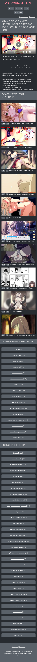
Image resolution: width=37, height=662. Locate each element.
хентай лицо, (6, 75)
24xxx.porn (15, 647)
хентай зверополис (17, 565)
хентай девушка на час (17, 494)
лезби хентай (17, 623)
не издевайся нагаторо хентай (17, 506)
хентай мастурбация (17, 432)
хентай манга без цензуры (19, 75)
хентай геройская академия (17, 541)
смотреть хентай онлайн (17, 529)
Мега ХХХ (17, 635)
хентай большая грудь (17, 535)
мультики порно (17, 373)
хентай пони (17, 618)
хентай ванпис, (14, 73)
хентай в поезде (17, 390)
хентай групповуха (17, 570)
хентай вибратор (17, 402)
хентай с (17, 576)
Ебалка (17, 349)
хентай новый (17, 606)
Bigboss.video (23, 17)
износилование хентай (17, 470)
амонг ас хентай (17, 355)
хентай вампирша (17, 547)
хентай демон (17, 512)
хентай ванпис (17, 396)
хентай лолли (17, 476)
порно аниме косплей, (9, 85)
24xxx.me (32, 17)
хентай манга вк (17, 426)
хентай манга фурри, (9, 81)
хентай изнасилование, (26, 73)
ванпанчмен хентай (17, 559)
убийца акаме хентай (17, 379)
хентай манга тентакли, (10, 89)
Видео (11, 8)
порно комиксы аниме (17, 464)
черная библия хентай (17, 500)
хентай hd (17, 384)
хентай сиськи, (12, 79)
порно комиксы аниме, (24, 79)
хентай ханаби (17, 459)
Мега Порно (17, 437)
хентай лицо (17, 414)
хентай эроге (17, 523)
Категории (19, 8)
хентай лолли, (7, 83)
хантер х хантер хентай (25, 89)
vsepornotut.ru (18, 3)
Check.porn (22, 647)
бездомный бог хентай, (23, 81)
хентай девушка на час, (19, 83)
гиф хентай (17, 367)
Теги (26, 8)
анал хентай (17, 361)
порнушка (18, 12)
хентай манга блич (17, 488)
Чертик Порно (17, 453)
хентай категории (17, 582)
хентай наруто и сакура (17, 600)
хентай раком (17, 612)
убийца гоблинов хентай (17, 553)
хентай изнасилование (17, 408)
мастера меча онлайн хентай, (12, 87)
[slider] (9, 52)
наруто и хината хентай (17, 517)
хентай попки (17, 588)
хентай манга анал (17, 629)
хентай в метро (17, 482)
